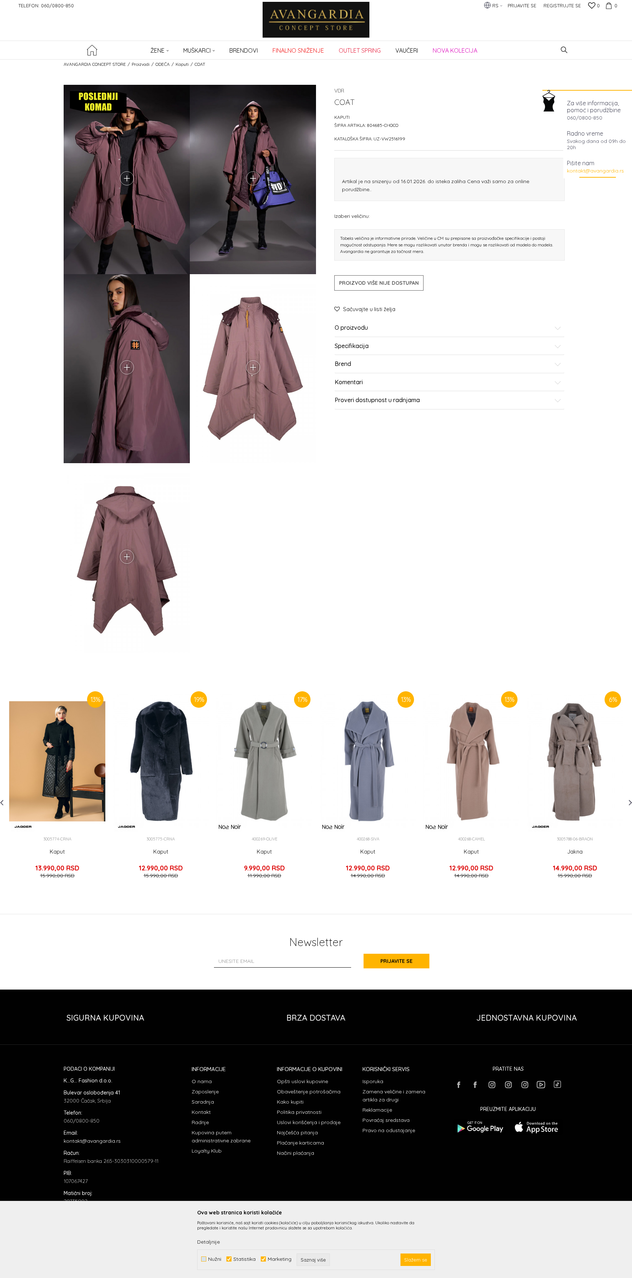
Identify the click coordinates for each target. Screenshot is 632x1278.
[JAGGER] (23, 827)
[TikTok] (557, 1084)
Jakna (575, 851)
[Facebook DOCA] (475, 1084)
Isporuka (372, 1081)
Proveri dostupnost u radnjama (377, 400)
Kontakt (201, 1112)
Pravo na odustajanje (388, 1130)
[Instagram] (491, 1084)
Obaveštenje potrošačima (309, 1091)
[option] (57, 787)
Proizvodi (141, 64)
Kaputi (182, 64)
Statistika (244, 1259)
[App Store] (536, 1127)
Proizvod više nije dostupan (379, 283)
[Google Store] (479, 1127)
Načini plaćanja (295, 1153)
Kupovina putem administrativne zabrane (221, 1136)
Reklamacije (377, 1110)
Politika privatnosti (299, 1112)
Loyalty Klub (207, 1150)
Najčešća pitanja (297, 1132)
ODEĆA (162, 64)
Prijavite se (396, 961)
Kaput (57, 851)
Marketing (279, 1259)
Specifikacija (352, 346)
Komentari (349, 382)
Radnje (200, 1122)
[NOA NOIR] (230, 827)
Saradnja (203, 1102)
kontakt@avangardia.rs (595, 170)
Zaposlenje (205, 1091)
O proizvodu (351, 328)
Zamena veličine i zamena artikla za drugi (393, 1095)
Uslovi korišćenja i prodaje (309, 1122)
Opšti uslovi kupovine (302, 1081)
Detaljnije (208, 1242)
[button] (564, 50)
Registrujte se (562, 5)
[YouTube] (541, 1084)
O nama (202, 1081)
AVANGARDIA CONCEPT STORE (95, 64)
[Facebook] (458, 1084)
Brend (343, 364)
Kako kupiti (290, 1102)
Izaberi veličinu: (352, 216)
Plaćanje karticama (300, 1142)
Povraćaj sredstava (386, 1120)
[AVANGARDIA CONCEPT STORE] (316, 24)
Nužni (214, 1259)
